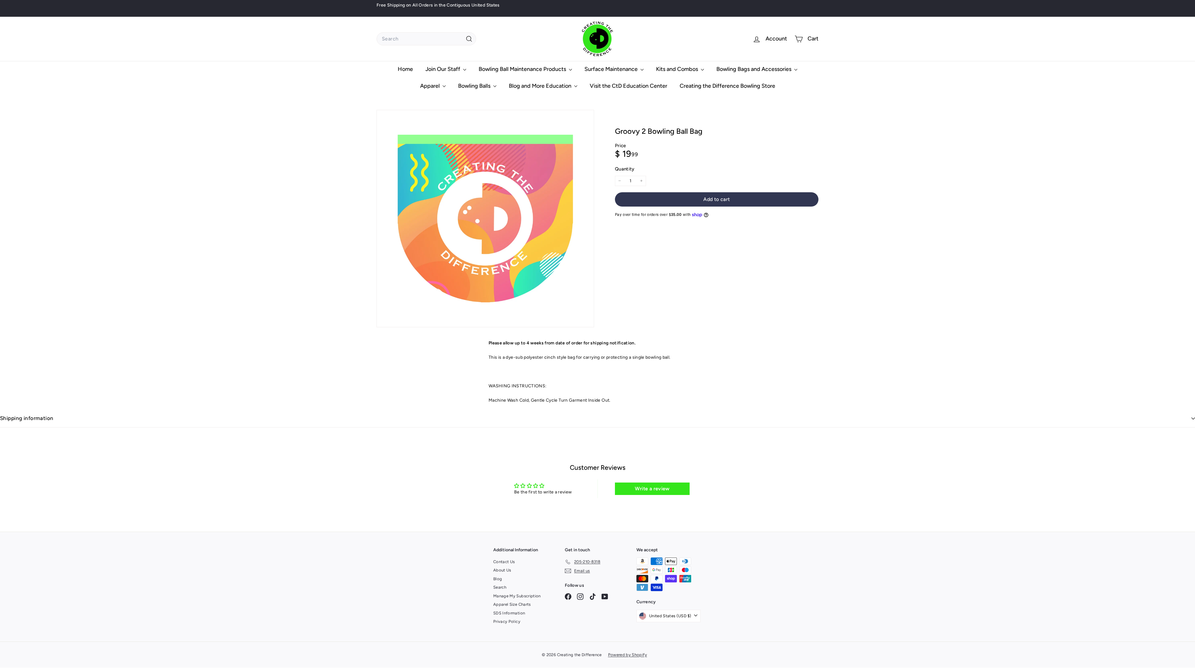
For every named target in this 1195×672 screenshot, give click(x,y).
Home (405, 69)
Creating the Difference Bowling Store (727, 85)
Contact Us (504, 561)
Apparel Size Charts (512, 604)
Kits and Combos (677, 69)
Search (499, 587)
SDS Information (509, 613)
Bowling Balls (475, 85)
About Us (502, 570)
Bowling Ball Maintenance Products (523, 69)
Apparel (430, 85)
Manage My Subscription (517, 596)
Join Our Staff (443, 69)
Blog (497, 578)
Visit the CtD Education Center (628, 85)
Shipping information (27, 418)
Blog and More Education (541, 85)
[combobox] (426, 38)
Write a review (652, 489)
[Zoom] (485, 218)
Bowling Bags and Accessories (754, 69)
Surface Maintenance (611, 69)
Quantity (625, 169)
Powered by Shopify (627, 654)
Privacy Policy (506, 621)
